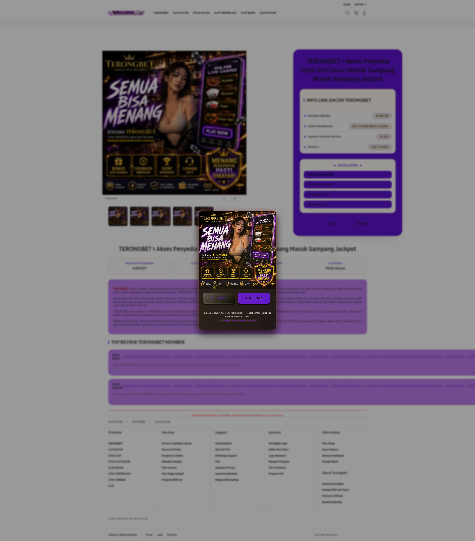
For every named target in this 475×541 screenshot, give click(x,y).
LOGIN (218, 298)
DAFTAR (254, 298)
